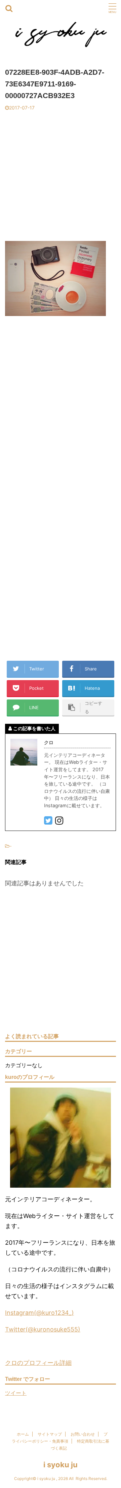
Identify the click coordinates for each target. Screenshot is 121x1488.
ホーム (23, 1434)
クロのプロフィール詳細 (38, 1362)
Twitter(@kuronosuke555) (42, 1329)
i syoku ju (60, 1464)
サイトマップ (50, 1434)
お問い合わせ (83, 1434)
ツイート (16, 1393)
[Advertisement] (60, 174)
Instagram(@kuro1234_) (39, 1312)
